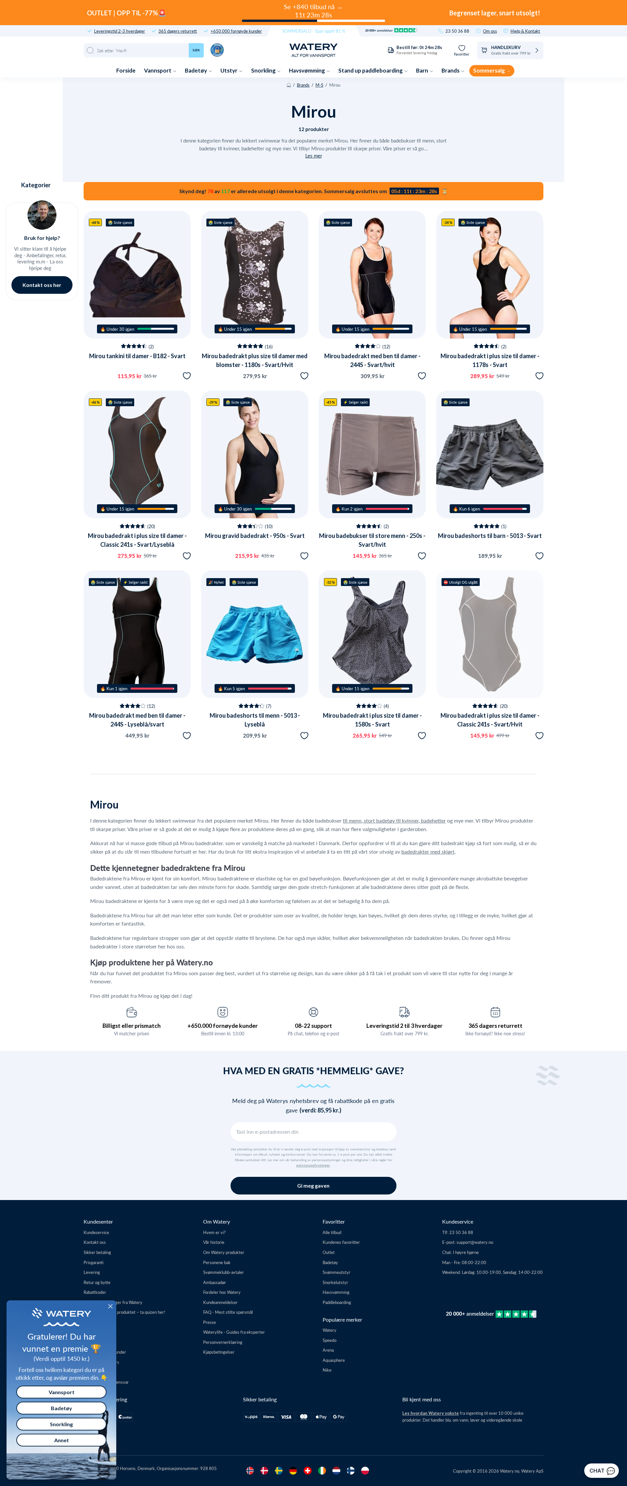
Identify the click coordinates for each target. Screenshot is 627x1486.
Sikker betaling (97, 1252)
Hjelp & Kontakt (525, 31)
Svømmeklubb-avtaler (223, 1272)
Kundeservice (96, 1232)
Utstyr (229, 70)
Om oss (490, 31)
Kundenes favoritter (341, 1242)
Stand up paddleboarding (371, 70)
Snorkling (264, 70)
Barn (422, 70)
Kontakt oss (95, 1242)
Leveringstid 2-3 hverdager (119, 31)
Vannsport (158, 70)
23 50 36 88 (457, 31)
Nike (327, 1370)
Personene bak (217, 1262)
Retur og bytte (97, 1282)
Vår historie (213, 1242)
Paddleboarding (337, 1302)
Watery (329, 1330)
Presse (209, 1322)
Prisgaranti (94, 1262)
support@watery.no (475, 1242)
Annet (61, 1440)
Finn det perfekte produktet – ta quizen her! (124, 1312)
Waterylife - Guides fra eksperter (234, 1332)
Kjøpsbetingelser (218, 1352)
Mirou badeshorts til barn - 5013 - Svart (490, 535)
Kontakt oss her (42, 285)
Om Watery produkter (223, 1252)
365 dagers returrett (177, 31)
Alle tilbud (332, 1232)
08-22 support (313, 1025)
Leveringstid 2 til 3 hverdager (404, 1025)
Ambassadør (214, 1282)
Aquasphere (334, 1360)
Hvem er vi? (214, 1232)
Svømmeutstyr (336, 1272)
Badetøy (196, 70)
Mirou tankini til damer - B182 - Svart (137, 355)
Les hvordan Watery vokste (430, 1413)
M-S (319, 85)
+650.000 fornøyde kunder (236, 31)
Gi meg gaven (313, 1185)
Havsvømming (307, 70)
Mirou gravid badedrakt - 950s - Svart (255, 535)
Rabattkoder (95, 1292)
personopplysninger (313, 1165)
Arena (328, 1350)
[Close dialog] (110, 1306)
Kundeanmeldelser (220, 1302)
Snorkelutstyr (335, 1282)
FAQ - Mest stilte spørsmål (228, 1312)
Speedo (329, 1340)
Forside (126, 70)
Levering (92, 1272)
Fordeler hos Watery (222, 1292)
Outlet (329, 1252)
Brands (451, 70)
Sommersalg (489, 70)
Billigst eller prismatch (132, 1025)
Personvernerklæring (222, 1342)
